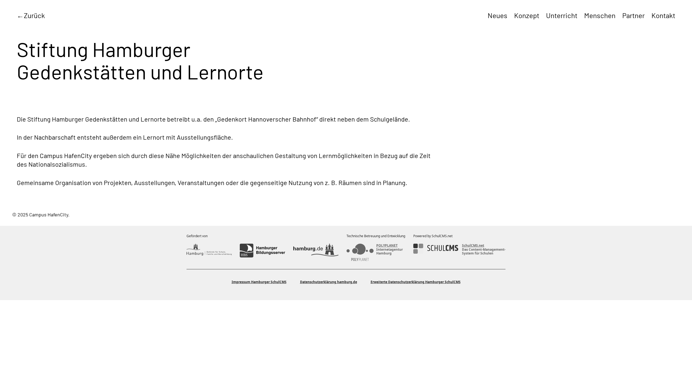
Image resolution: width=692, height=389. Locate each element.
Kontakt (663, 15)
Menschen (600, 15)
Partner (633, 15)
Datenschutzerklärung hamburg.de (328, 282)
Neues (497, 15)
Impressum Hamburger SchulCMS (259, 282)
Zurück (34, 15)
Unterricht (561, 15)
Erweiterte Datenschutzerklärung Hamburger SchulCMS (416, 282)
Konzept (526, 15)
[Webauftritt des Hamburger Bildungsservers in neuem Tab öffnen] (262, 250)
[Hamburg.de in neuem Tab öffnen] (315, 250)
